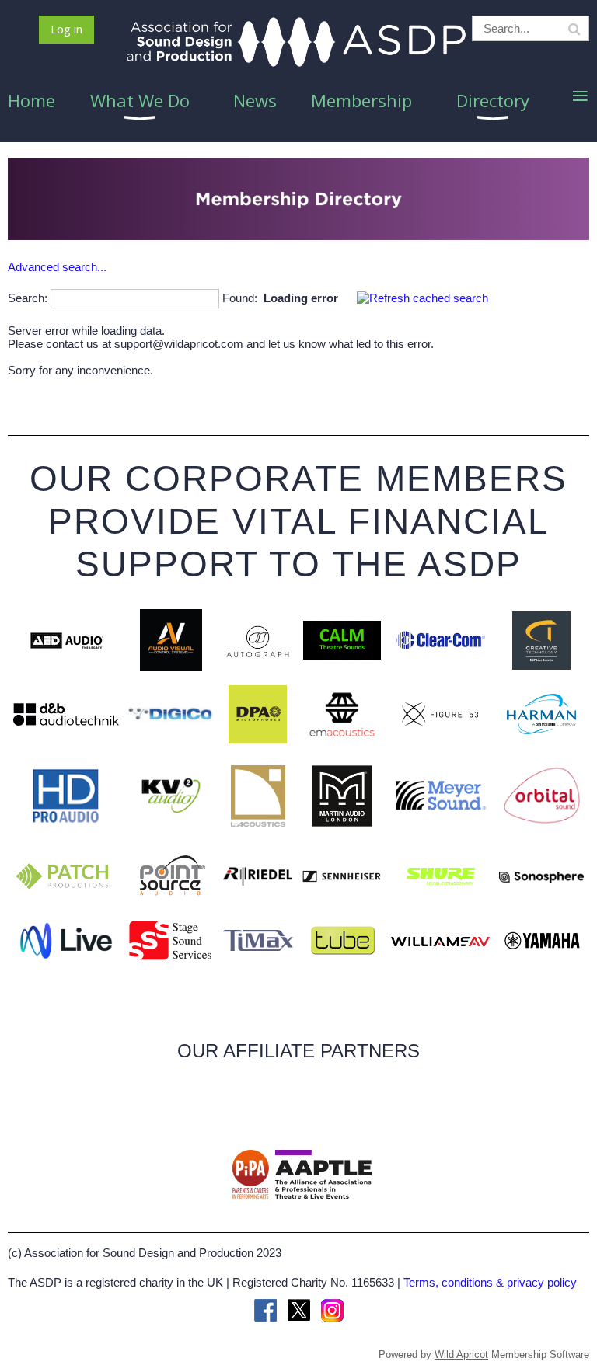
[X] (299, 1310)
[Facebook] (265, 1310)
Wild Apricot (461, 1354)
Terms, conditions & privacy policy (490, 1282)
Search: (27, 298)
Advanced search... (57, 266)
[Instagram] (332, 1310)
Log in (66, 29)
